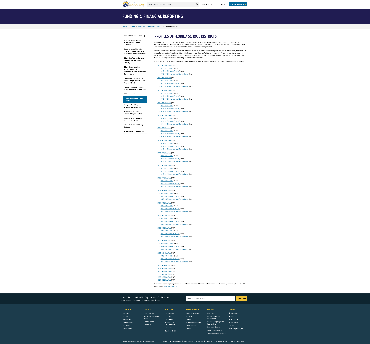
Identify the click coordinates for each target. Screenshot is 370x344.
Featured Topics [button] (237, 4)
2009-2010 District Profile (170, 184)
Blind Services (212, 313)
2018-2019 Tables (167, 68)
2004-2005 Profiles (164, 240)
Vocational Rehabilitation (216, 333)
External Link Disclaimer (237, 341)
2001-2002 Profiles (164, 268)
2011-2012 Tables (167, 156)
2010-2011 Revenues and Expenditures (174, 174)
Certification (169, 313)
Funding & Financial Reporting (149, 26)
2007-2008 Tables (167, 206)
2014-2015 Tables (167, 118)
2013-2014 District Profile (170, 134)
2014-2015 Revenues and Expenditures (174, 124)
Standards (126, 325)
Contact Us (209, 341)
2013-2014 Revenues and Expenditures (174, 136)
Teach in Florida (170, 331)
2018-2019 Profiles (164, 65)
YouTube (234, 319)
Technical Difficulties (221, 341)
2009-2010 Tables (167, 181)
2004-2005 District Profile (170, 246)
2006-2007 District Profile (170, 221)
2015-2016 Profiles (164, 103)
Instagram (234, 322)
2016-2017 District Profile (170, 96)
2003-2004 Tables (167, 256)
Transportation (191, 325)
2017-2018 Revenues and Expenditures (174, 86)
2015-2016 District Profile (170, 109)
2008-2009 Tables (167, 193)
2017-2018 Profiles (164, 78)
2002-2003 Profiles (164, 265)
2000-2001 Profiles (164, 271)
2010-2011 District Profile (170, 171)
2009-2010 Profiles (164, 178)
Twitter (233, 316)
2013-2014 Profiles (164, 128)
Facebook (234, 313)
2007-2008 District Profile (170, 209)
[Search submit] (197, 4)
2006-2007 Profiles (164, 215)
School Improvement (193, 322)
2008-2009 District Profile (170, 196)
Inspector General (213, 327)
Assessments (127, 329)
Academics (126, 313)
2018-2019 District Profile (170, 71)
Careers (231, 325)
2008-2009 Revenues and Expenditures (174, 199)
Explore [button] (220, 4)
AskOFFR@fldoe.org (170, 286)
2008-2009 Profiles (164, 190)
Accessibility (199, 341)
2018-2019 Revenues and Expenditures (174, 74)
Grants (188, 319)
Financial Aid (127, 319)
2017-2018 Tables (167, 81)
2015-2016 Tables (167, 106)
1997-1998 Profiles (164, 280)
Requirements (128, 322)
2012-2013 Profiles (164, 140)
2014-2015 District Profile (170, 121)
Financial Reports (192, 313)
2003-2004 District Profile (170, 259)
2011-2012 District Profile (170, 159)
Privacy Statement (175, 341)
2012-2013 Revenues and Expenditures (174, 149)
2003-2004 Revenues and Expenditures (174, 262)
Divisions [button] (206, 4)
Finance (132, 26)
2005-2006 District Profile (170, 234)
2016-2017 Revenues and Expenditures (174, 99)
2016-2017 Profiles (164, 90)
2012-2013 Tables (167, 143)
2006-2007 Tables (167, 218)
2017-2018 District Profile (170, 84)
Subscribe (242, 298)
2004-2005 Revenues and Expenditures (174, 249)
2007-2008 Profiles (164, 203)
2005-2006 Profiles (164, 228)
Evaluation (169, 319)
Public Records (188, 341)
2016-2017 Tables (167, 93)
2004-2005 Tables (167, 243)
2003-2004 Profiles (164, 253)
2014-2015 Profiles (164, 115)
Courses (126, 316)
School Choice (149, 322)
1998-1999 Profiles (164, 277)
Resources (168, 328)
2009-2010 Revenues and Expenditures (174, 187)
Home (125, 26)
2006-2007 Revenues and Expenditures (174, 224)
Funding (189, 316)
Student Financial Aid (214, 330)
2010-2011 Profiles (164, 165)
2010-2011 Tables (167, 168)
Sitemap (164, 341)
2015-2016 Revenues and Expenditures (174, 111)
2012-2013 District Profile (170, 146)
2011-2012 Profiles (164, 153)
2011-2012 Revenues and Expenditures (174, 161)
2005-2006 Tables (167, 231)
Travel (188, 329)
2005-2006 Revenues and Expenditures (174, 237)
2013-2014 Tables (167, 131)
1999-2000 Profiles (164, 274)
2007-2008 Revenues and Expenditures (174, 212)
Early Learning (149, 313)
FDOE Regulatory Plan (236, 329)
